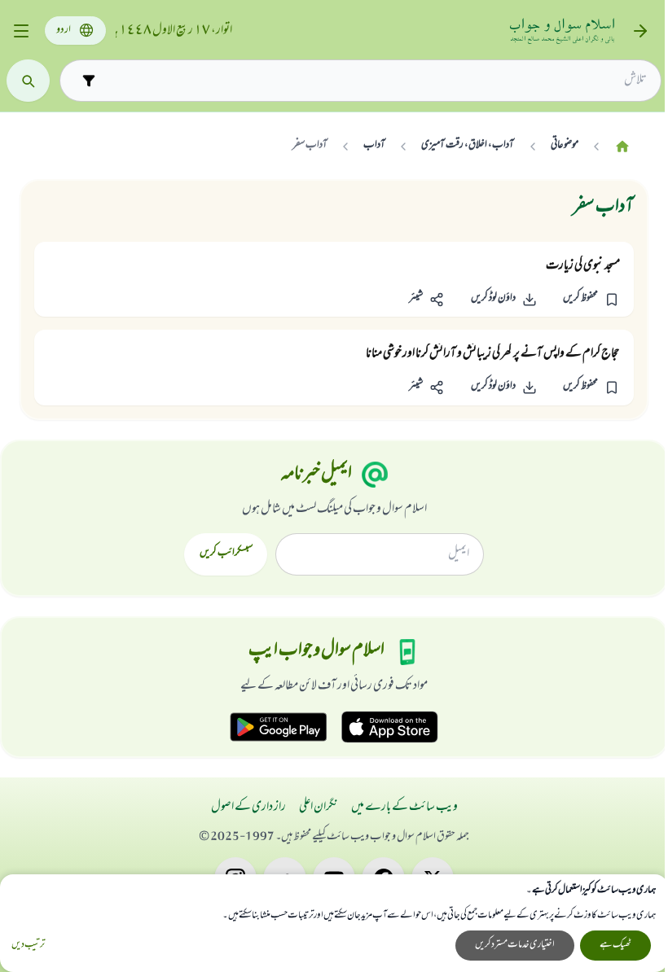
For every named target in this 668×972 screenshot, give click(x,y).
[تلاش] (28, 81)
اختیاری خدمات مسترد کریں (515, 945)
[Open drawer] (21, 31)
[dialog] (334, 923)
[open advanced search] (88, 80)
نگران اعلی (318, 807)
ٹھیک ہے (615, 945)
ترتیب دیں (28, 945)
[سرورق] (622, 146)
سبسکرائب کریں (226, 553)
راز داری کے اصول (248, 807)
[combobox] (375, 80)
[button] (591, 299)
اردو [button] (63, 31)
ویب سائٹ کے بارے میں (404, 807)
